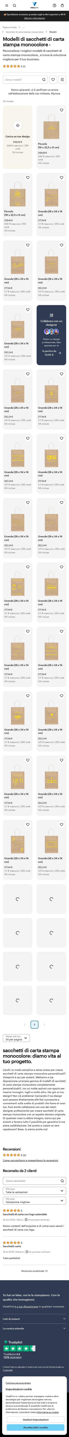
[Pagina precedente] (24, 1025)
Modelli (53, 32)
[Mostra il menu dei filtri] (62, 80)
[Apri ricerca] (14, 5)
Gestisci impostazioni (35, 1419)
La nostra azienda (13, 1328)
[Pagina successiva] (44, 1025)
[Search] (62, 1181)
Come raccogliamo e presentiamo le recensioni (30, 1160)
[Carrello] (62, 5)
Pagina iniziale (10, 27)
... (23, 27)
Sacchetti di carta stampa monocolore (25, 32)
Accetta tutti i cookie (35, 1427)
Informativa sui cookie (48, 1412)
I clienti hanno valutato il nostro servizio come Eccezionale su (33, 1368)
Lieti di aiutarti (11, 1318)
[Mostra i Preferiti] (53, 80)
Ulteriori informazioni (34, 18)
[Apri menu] (7, 5)
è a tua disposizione (26, 1306)
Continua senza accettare (18, 1383)
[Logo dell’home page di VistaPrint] (34, 5)
